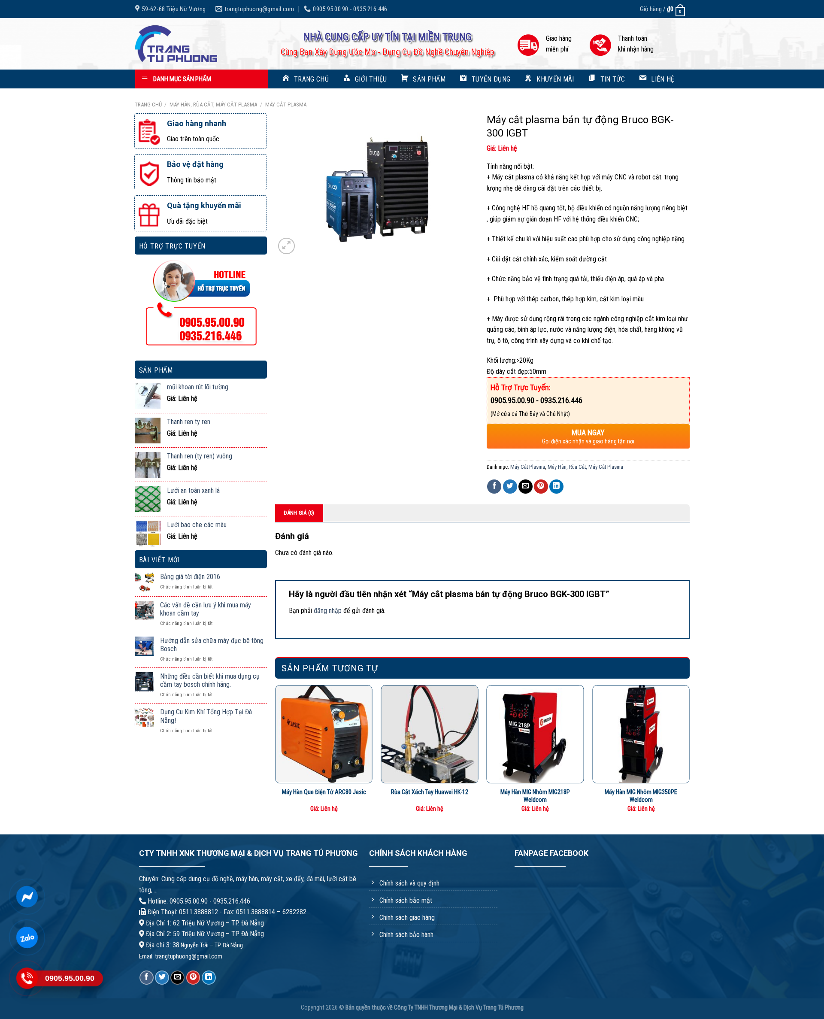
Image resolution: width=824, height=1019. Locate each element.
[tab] (299, 513)
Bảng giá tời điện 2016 (190, 577)
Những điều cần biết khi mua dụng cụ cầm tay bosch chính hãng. (210, 680)
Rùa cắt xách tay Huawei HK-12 (429, 792)
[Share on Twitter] (510, 486)
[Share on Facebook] (494, 486)
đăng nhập (328, 611)
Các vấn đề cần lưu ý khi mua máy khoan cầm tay (205, 609)
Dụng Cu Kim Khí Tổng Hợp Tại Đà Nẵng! (206, 716)
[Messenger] (27, 897)
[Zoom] (286, 246)
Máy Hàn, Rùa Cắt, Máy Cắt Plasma (213, 104)
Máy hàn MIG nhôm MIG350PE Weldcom (641, 796)
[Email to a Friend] (525, 486)
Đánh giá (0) (299, 513)
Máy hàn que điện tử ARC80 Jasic (324, 792)
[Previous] (275, 752)
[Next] (689, 752)
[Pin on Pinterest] (541, 486)
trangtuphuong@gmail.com (188, 956)
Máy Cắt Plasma (285, 104)
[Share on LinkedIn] (556, 486)
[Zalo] (27, 937)
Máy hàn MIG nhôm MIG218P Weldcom (535, 796)
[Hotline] (27, 978)
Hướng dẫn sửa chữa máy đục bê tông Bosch (212, 645)
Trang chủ (148, 104)
